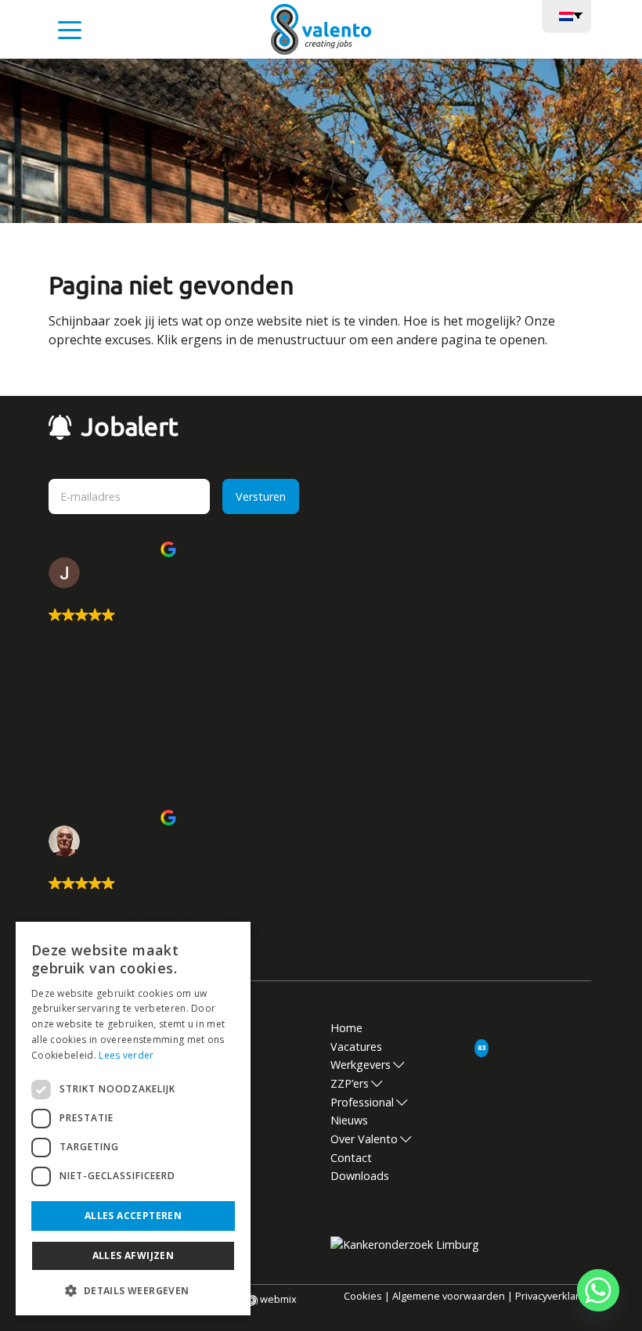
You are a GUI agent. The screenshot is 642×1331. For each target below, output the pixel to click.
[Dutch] (566, 15)
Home (346, 1027)
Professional (362, 1102)
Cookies (363, 1296)
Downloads (359, 1175)
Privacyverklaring (554, 1296)
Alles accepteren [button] (133, 1215)
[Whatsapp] (598, 1290)
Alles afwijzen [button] (133, 1255)
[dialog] (133, 1118)
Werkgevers (360, 1064)
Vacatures (356, 1046)
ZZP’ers (349, 1083)
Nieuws (349, 1120)
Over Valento (364, 1138)
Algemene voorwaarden (448, 1296)
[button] (133, 1290)
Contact (351, 1157)
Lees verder (126, 1055)
